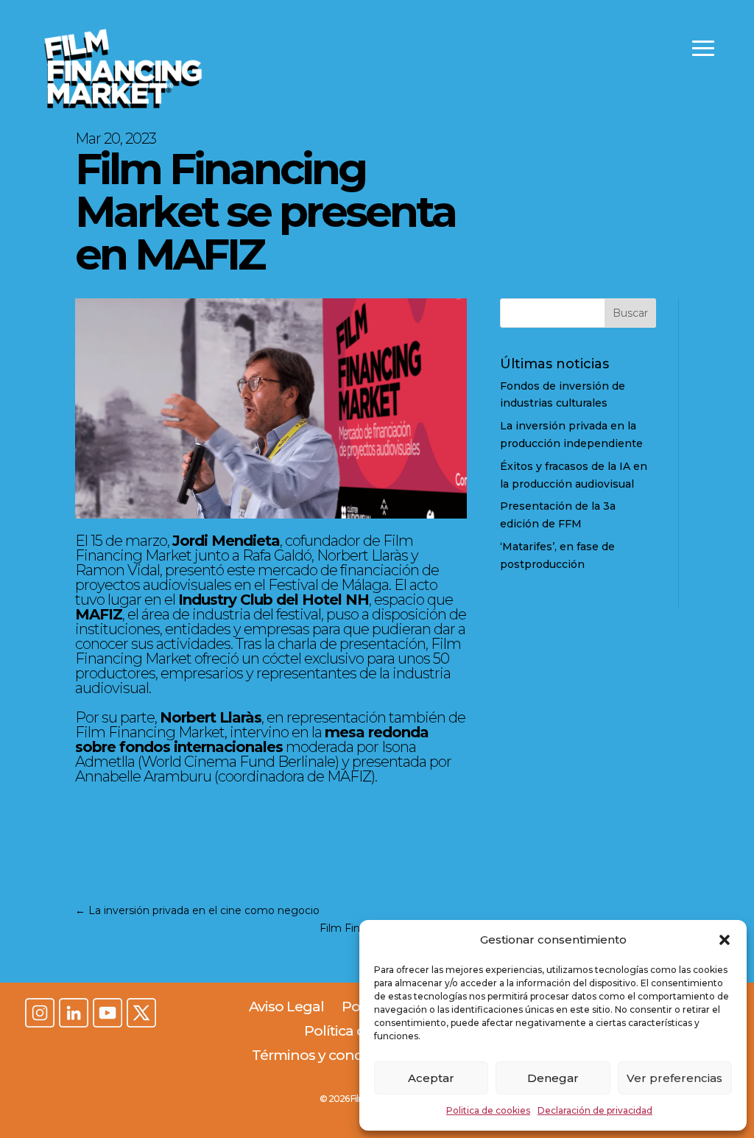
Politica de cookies (488, 1110)
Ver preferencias (674, 1078)
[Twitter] (141, 1014)
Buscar (630, 313)
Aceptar (431, 1078)
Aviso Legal (286, 1006)
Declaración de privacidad (595, 1110)
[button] (724, 939)
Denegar (553, 1078)
